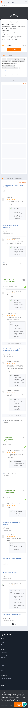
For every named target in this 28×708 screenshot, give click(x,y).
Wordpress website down (10, 572)
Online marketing (10, 59)
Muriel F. (8, 354)
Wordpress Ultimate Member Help (12, 614)
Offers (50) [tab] (12, 80)
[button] (25, 2)
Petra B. (9, 564)
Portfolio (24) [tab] (5, 80)
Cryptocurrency (14, 61)
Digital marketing (21, 61)
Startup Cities (4, 681)
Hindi (10, 32)
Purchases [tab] (10, 178)
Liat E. (8, 528)
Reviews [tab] (4, 178)
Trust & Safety (4, 655)
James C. (9, 576)
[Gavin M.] (4, 190)
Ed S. (8, 231)
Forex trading (22, 59)
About (2, 642)
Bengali (3, 32)
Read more (15, 39)
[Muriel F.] (4, 354)
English (6, 32)
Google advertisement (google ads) (8, 65)
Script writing (16, 59)
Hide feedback (22, 182)
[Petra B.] (4, 564)
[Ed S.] (4, 231)
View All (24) (23, 84)
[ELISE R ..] (5, 618)
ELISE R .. (10, 618)
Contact (14, 49)
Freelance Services (5, 689)
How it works (4, 652)
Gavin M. (8, 190)
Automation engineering (6, 61)
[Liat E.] (4, 528)
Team (2, 644)
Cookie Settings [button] (11, 704)
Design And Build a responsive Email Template (9, 439)
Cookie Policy (18, 700)
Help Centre (3, 657)
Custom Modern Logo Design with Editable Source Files (9, 492)
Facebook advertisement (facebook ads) (9, 63)
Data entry (4, 59)
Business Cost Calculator (6, 678)
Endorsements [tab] (18, 178)
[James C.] (5, 576)
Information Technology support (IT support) (10, 67)
